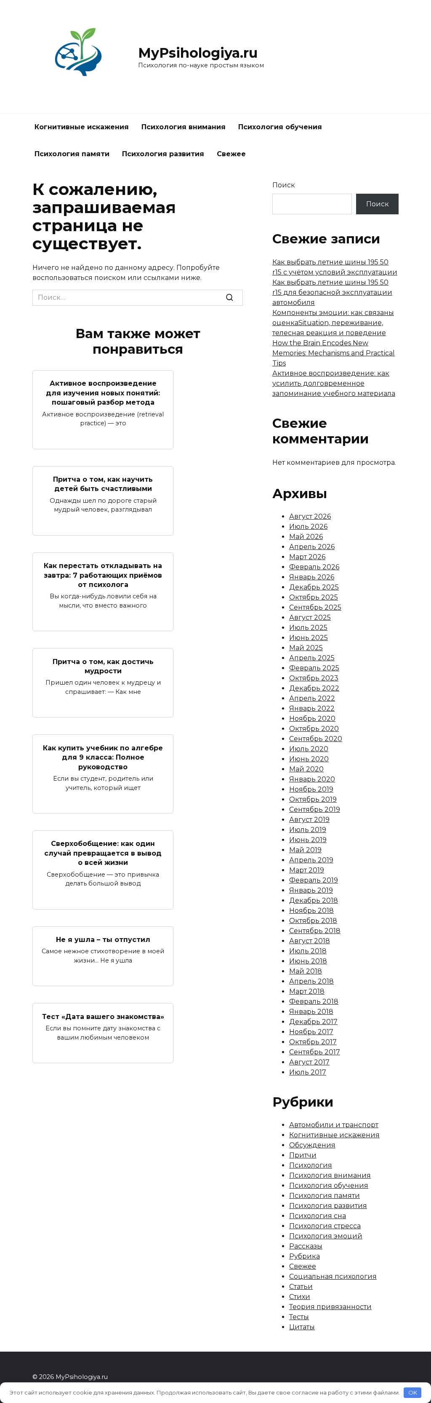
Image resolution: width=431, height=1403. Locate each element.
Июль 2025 (308, 628)
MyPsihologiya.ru (198, 53)
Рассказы (305, 1246)
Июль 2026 (308, 527)
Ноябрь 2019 (311, 789)
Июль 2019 (307, 830)
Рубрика (304, 1256)
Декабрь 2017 (313, 1022)
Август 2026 (310, 516)
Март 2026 (307, 557)
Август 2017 (309, 1062)
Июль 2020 (308, 749)
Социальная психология (333, 1276)
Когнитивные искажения (82, 127)
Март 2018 (307, 991)
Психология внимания (183, 127)
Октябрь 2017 (313, 1042)
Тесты (299, 1317)
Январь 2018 (311, 1012)
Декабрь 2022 (314, 688)
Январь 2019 (311, 890)
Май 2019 (305, 850)
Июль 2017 (307, 1072)
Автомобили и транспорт (333, 1125)
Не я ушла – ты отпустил (103, 940)
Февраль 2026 (314, 567)
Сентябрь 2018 (315, 931)
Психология (310, 1165)
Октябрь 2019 (313, 799)
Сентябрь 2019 (314, 810)
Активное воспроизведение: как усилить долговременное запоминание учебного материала (333, 383)
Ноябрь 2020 (312, 719)
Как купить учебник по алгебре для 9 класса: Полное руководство (103, 757)
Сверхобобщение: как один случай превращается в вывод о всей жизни (103, 853)
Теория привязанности (330, 1307)
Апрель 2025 (312, 658)
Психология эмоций (325, 1236)
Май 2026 (306, 537)
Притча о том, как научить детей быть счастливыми (103, 484)
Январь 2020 (312, 779)
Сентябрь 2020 (315, 739)
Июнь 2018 (308, 961)
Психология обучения (280, 127)
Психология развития (163, 154)
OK (412, 1392)
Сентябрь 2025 (315, 607)
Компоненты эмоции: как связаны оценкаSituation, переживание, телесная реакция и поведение (333, 323)
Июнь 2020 (309, 759)
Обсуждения (312, 1145)
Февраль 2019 (313, 880)
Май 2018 (305, 971)
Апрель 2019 (311, 860)
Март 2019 (306, 870)
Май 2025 (306, 648)
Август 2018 (309, 941)
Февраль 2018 (313, 1002)
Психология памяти (72, 154)
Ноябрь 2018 (311, 911)
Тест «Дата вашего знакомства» (103, 1016)
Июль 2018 (308, 951)
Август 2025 (310, 617)
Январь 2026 (311, 577)
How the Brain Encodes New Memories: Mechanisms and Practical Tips (333, 353)
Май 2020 (306, 769)
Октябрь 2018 (313, 921)
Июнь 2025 (308, 638)
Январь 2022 (312, 708)
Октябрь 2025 (313, 597)
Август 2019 (309, 820)
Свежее (231, 154)
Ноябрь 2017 (311, 1032)
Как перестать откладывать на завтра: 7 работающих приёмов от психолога (103, 575)
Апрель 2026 (312, 547)
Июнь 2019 (308, 840)
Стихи (299, 1297)
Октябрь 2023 (313, 678)
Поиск (283, 185)
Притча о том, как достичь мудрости (103, 666)
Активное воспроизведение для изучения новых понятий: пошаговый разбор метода (103, 392)
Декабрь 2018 (313, 900)
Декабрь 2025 (314, 587)
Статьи (301, 1287)
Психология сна (317, 1216)
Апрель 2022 (312, 698)
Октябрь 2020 (314, 729)
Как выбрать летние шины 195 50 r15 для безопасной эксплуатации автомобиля (332, 292)
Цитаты (302, 1327)
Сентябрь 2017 (314, 1052)
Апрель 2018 (311, 981)
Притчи (303, 1155)
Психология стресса (325, 1226)
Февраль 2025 (314, 668)
